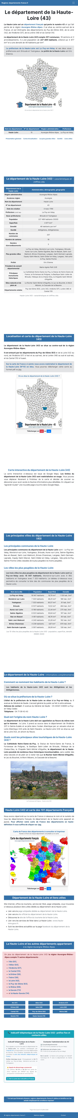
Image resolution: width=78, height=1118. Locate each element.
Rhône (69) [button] (63, 1011)
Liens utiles (68, 138)
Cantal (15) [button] (14, 1011)
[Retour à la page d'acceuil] (73, 3)
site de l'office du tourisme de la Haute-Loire (39, 917)
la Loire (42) (14, 981)
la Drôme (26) (15, 974)
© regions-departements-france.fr (14, 1115)
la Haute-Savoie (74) (20, 993)
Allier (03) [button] (39, 1003)
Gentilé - (60, 138)
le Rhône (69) (15, 987)
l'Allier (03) (13, 965)
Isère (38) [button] (39, 1007)
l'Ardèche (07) (15, 968)
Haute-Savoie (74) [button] (39, 1016)
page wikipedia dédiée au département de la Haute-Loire (42, 911)
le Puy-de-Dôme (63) (18, 984)
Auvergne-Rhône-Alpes (31, 27)
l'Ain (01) (12, 962)
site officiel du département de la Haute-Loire (37, 914)
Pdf (42, 431)
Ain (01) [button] (14, 1003)
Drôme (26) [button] (15, 1007)
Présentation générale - (14, 138)
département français (33, 24)
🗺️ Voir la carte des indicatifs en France (20, 1079)
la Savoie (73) (15, 990)
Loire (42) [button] (63, 1007)
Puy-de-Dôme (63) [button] (39, 1011)
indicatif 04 (10, 1050)
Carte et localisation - (30, 138)
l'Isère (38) (13, 977)
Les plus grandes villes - (47, 138)
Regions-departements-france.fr (15, 3)
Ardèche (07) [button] (63, 1003)
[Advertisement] (39, 119)
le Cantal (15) (14, 971)
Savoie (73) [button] (15, 1016)
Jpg (49, 431)
